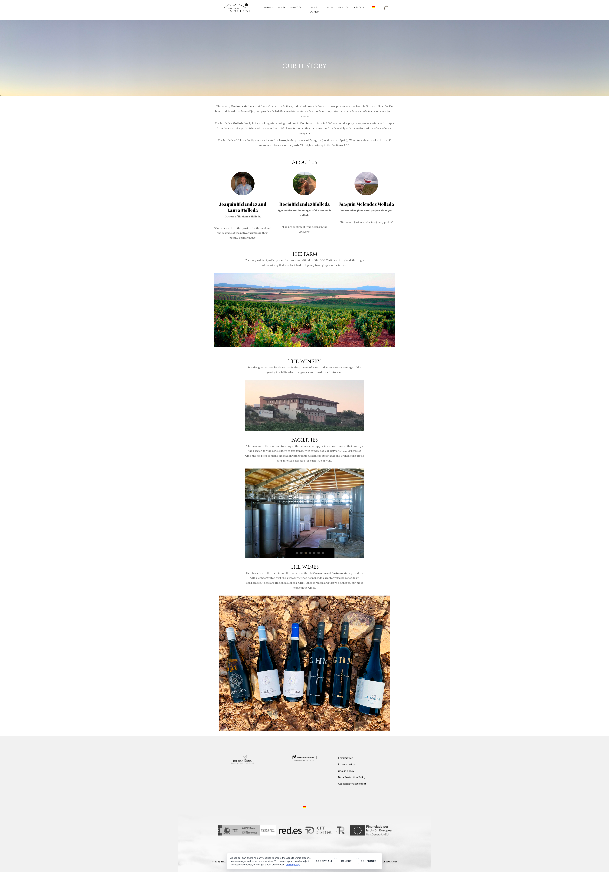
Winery (268, 7)
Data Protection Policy (352, 777)
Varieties (295, 7)
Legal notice (345, 757)
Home (294, 73)
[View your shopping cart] (386, 8)
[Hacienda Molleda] (237, 7)
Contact (358, 7)
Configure (369, 861)
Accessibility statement (352, 783)
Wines (281, 7)
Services (343, 7)
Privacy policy (346, 764)
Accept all (324, 861)
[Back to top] (601, 864)
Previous (245, 518)
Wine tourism (313, 9)
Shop (330, 7)
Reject (346, 861)
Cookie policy (346, 770)
